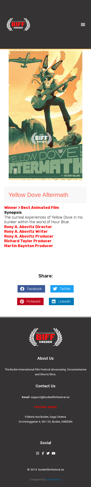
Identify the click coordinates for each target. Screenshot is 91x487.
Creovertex (53, 479)
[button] (83, 24)
